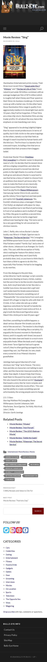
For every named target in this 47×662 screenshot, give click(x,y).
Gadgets (9, 568)
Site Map (8, 640)
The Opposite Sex (13, 599)
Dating (9, 554)
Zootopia (38, 380)
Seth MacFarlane (13, 476)
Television (10, 596)
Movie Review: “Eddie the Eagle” (23, 438)
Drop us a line (9, 612)
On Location (11, 589)
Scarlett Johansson (25, 199)
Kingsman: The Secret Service (16, 237)
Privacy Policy (10, 635)
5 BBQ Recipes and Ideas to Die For (18, 489)
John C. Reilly (11, 461)
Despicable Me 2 (32, 86)
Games (8, 572)
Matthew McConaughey (16, 464)
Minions (7, 89)
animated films (12, 457)
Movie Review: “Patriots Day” (15, 499)
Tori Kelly (10, 479)
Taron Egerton (30, 476)
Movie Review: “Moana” (20, 424)
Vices (8, 603)
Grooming (10, 578)
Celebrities (10, 551)
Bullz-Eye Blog (24, 657)
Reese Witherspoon (29, 190)
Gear (8, 575)
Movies (32, 452)
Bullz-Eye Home (11, 645)
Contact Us (9, 629)
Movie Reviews (23, 452)
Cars (8, 548)
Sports (8, 592)
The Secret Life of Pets (26, 89)
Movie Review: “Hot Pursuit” (22, 427)
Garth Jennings (29, 457)
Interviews (10, 582)
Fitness (9, 561)
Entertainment (13, 452)
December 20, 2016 (11, 41)
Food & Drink (11, 565)
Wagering (10, 606)
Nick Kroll (34, 464)
